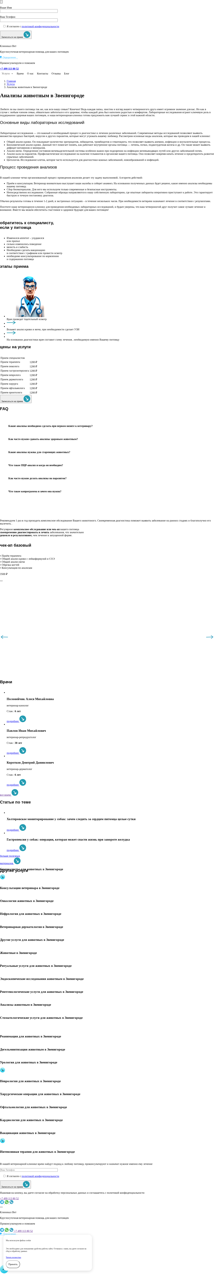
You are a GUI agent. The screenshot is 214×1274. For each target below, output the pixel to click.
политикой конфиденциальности (40, 26)
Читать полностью (13, 1257)
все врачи (6, 794)
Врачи (20, 73)
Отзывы (56, 73)
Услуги (6, 73)
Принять (13, 1264)
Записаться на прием (12, 37)
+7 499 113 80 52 (9, 1198)
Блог (66, 73)
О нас (30, 73)
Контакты (42, 73)
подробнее (13, 721)
